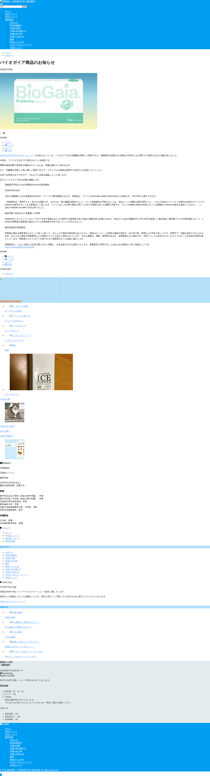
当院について (11, 14)
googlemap (7, 673)
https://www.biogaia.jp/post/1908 (19, 247)
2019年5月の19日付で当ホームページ (17, 155)
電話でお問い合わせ (11, 301)
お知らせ (14, 22)
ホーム (8, 11)
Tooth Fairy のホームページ (12, 601)
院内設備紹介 (16, 25)
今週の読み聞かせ (18, 31)
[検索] (25, 6)
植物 (12, 39)
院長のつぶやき (17, 42)
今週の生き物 (16, 34)
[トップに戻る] (1, 775)
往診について (11, 17)
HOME (5, 724)
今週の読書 (15, 28)
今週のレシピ (16, 48)
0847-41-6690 (8, 675)
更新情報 (9, 20)
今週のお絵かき (17, 36)
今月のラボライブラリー (21, 45)
